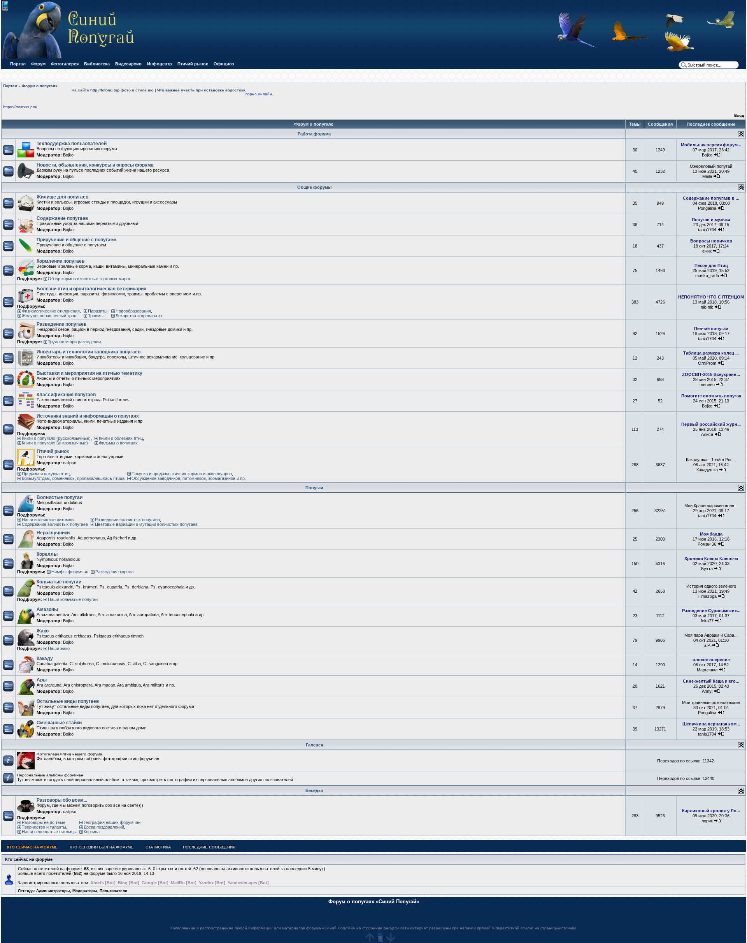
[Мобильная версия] (5, 9)
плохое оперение (711, 659)
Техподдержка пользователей (72, 143)
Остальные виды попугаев (68, 701)
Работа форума (314, 134)
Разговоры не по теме (43, 822)
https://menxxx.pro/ (20, 107)
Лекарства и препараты (139, 315)
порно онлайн (258, 94)
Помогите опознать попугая (711, 395)
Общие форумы (314, 187)
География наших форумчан (112, 822)
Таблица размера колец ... (711, 353)
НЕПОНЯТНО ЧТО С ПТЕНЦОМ (711, 297)
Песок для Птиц (711, 265)
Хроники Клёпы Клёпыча (711, 558)
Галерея (314, 745)
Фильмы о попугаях (118, 443)
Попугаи (314, 487)
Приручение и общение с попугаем (77, 239)
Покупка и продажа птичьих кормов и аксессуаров (182, 473)
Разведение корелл (114, 571)
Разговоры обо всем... (62, 800)
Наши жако (59, 648)
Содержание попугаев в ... (711, 198)
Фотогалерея (65, 63)
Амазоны (47, 609)
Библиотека (97, 63)
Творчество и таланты (44, 827)
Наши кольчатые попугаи (73, 599)
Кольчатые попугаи (59, 582)
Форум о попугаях (40, 86)
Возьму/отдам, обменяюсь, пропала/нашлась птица (73, 478)
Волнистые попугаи (59, 497)
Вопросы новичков (711, 241)
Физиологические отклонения (51, 311)
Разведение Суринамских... (711, 610)
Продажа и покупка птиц (46, 473)
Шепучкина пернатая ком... (711, 724)
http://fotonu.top (104, 90)
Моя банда (711, 534)
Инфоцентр (159, 63)
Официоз (224, 63)
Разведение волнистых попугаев (127, 519)
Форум (38, 63)
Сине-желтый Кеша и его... (711, 681)
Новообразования (133, 311)
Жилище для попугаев (62, 197)
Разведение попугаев (61, 324)
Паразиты (97, 311)
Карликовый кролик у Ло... (711, 810)
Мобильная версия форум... (711, 144)
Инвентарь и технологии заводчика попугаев (88, 352)
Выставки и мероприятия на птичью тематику (89, 373)
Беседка (314, 790)
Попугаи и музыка (711, 219)
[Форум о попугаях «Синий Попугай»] (71, 57)
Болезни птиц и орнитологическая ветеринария (91, 289)
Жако (43, 631)
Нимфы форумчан (69, 571)
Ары (42, 680)
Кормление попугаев (60, 261)
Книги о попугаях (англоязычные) (55, 443)
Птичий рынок (192, 63)
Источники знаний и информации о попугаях (88, 416)
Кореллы (47, 554)
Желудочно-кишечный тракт (50, 315)
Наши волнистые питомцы (48, 519)
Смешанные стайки (59, 722)
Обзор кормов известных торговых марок (89, 278)
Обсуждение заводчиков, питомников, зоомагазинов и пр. (189, 478)
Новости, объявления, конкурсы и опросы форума (95, 165)
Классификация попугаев (66, 394)
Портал (18, 63)
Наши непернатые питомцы (49, 831)
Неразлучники (53, 533)
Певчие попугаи (711, 328)
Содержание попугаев (62, 218)
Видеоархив (128, 63)
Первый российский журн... (711, 424)
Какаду (45, 658)
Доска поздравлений (104, 827)
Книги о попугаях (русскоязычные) (56, 438)
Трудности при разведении (74, 341)
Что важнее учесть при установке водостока (201, 90)
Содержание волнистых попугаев (55, 524)
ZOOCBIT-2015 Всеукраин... (711, 374)
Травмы (95, 315)
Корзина (92, 831)
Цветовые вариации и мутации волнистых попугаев (146, 524)
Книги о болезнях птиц (121, 438)
